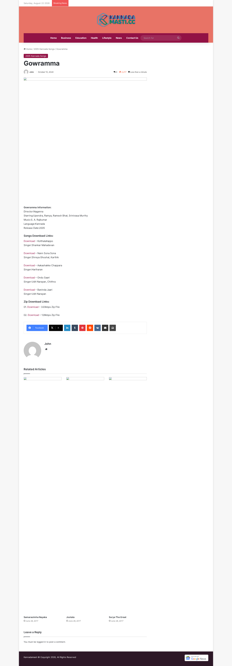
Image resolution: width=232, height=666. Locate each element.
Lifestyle (106, 37)
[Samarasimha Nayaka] (43, 495)
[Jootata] (85, 495)
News (119, 37)
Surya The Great (117, 617)
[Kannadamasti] (116, 20)
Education (80, 37)
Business (66, 37)
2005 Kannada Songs (44, 49)
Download (29, 241)
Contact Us (132, 37)
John (31, 72)
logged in (41, 642)
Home (53, 37)
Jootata (70, 617)
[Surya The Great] (128, 495)
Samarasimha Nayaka (35, 617)
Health (94, 37)
